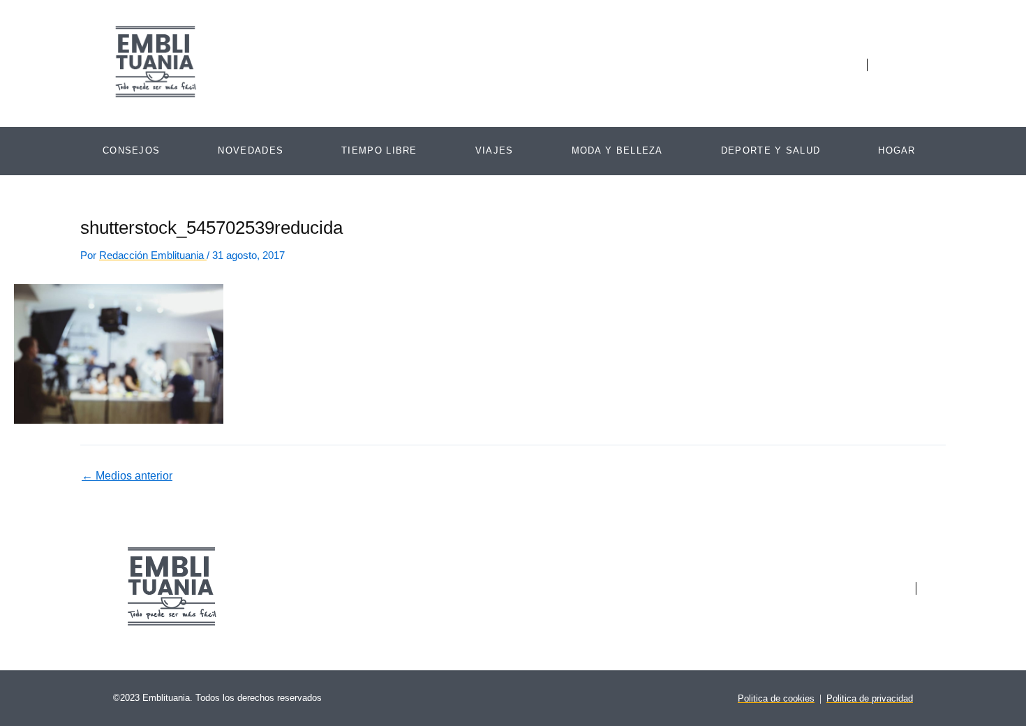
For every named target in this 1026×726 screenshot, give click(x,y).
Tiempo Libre (379, 150)
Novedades (250, 150)
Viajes (494, 150)
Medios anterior (127, 476)
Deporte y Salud (771, 150)
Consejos (131, 150)
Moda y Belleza (617, 150)
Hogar (897, 150)
